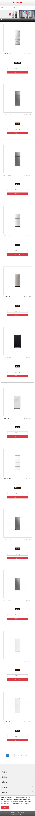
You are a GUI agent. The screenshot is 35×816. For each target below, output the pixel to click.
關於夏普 (4, 772)
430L (17, 305)
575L (17, 366)
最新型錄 (4, 792)
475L (17, 548)
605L (17, 123)
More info (26, 803)
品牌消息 (4, 777)
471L (17, 245)
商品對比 (28, 53)
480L (17, 609)
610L (17, 184)
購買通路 (17, 72)
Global (4, 767)
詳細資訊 (17, 68)
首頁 (2, 7)
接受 (5, 807)
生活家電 (8, 7)
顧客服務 (4, 782)
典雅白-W (17, 488)
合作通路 (4, 787)
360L (17, 730)
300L (17, 670)
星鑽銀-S (17, 62)
